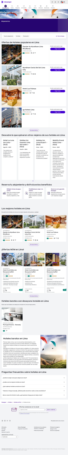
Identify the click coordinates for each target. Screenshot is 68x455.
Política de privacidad (38, 430)
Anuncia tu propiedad (54, 430)
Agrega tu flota (53, 428)
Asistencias (46, 7)
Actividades (23, 7)
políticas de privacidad (24, 413)
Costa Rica (36, 448)
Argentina (20, 448)
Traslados (53, 7)
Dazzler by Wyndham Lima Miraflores (11, 233)
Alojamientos (5, 8)
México (51, 448)
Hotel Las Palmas (29, 89)
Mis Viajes (4, 428)
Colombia (31, 448)
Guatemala (15, 448)
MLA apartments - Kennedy (12, 325)
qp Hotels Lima (28, 110)
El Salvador (44, 448)
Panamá (59, 448)
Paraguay (63, 448)
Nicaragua (55, 448)
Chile (28, 448)
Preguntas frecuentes (22, 428)
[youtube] (10, 421)
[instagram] (5, 421)
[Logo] (6, 2)
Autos (30, 7)
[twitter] (7, 421)
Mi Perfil (3, 430)
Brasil (26, 448)
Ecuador (39, 448)
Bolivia (23, 448)
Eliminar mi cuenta (6, 432)
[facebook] (2, 421)
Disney (35, 7)
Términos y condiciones (39, 428)
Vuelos (12, 7)
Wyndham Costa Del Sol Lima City (32, 233)
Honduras (48, 448)
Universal (41, 7)
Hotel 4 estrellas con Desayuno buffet (10, 271)
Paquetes (18, 7)
